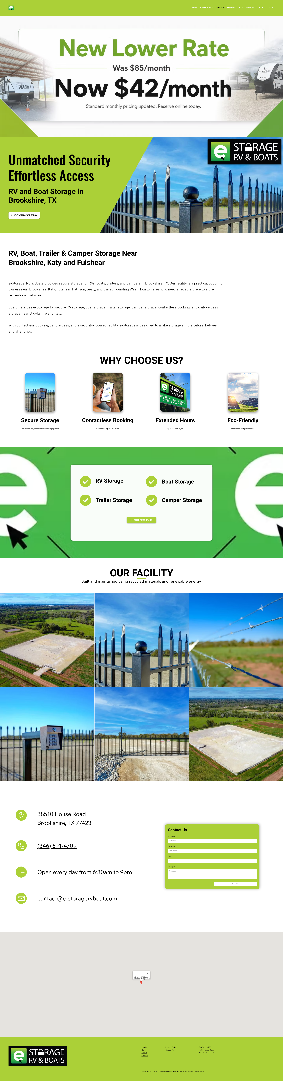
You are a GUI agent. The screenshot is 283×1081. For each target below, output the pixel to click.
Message (171, 867)
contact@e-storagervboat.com (77, 898)
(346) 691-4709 (57, 845)
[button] (206, 8)
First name (172, 836)
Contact (145, 1055)
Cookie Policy (170, 1050)
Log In (144, 1047)
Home (144, 1050)
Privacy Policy (171, 1047)
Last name (172, 847)
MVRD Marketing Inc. (197, 1071)
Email (170, 857)
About (144, 1053)
